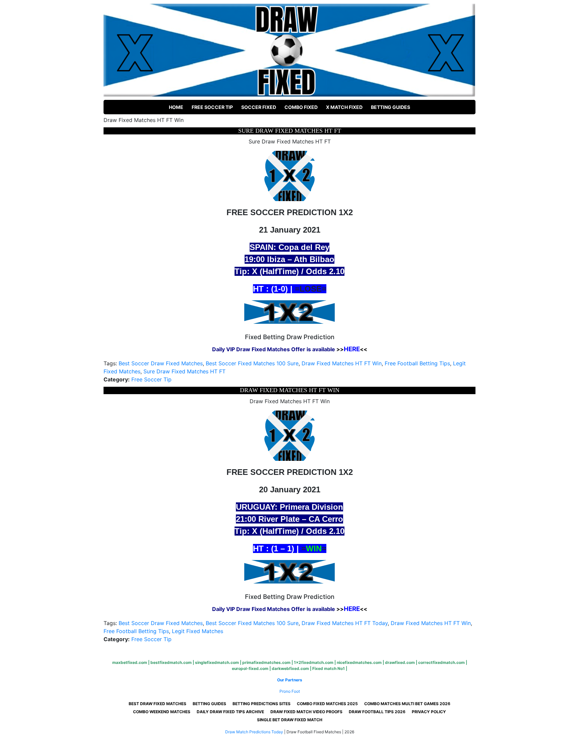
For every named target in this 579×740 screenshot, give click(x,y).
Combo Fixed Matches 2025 (327, 703)
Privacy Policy (429, 711)
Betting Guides (390, 107)
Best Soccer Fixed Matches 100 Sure (252, 363)
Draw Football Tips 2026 (377, 711)
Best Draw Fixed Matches (157, 703)
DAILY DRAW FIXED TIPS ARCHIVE (230, 711)
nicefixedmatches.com (359, 662)
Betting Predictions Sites (262, 703)
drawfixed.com (400, 662)
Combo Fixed (301, 107)
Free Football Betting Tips (417, 363)
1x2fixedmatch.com (313, 662)
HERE (352, 349)
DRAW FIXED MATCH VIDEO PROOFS (306, 711)
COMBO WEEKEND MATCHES (161, 711)
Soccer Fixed (258, 107)
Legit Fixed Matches (197, 631)
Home (176, 107)
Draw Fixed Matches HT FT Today (345, 623)
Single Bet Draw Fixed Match (289, 719)
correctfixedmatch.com (441, 662)
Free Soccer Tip (212, 107)
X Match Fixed (344, 107)
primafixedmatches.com (266, 662)
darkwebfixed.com (290, 668)
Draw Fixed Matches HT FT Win (342, 363)
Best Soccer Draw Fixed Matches (161, 363)
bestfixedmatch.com (171, 662)
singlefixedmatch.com (217, 662)
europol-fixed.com (250, 668)
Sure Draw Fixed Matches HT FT (184, 371)
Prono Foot (289, 691)
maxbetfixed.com (129, 662)
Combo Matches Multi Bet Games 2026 (407, 703)
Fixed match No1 (328, 668)
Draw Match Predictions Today (254, 731)
